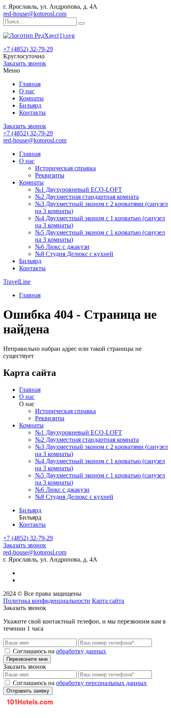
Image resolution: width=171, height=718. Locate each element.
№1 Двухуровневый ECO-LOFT (78, 189)
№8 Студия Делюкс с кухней (74, 253)
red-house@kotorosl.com (34, 13)
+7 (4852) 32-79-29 (28, 49)
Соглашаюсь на (59, 651)
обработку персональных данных (101, 683)
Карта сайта (108, 600)
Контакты (32, 112)
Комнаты (31, 98)
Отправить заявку (27, 691)
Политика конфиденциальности (46, 600)
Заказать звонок (24, 63)
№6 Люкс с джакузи (62, 246)
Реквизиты (49, 175)
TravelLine (17, 281)
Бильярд (30, 105)
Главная (30, 84)
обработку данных (81, 651)
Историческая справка (65, 168)
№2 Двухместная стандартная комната (87, 196)
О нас (27, 91)
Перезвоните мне (27, 659)
